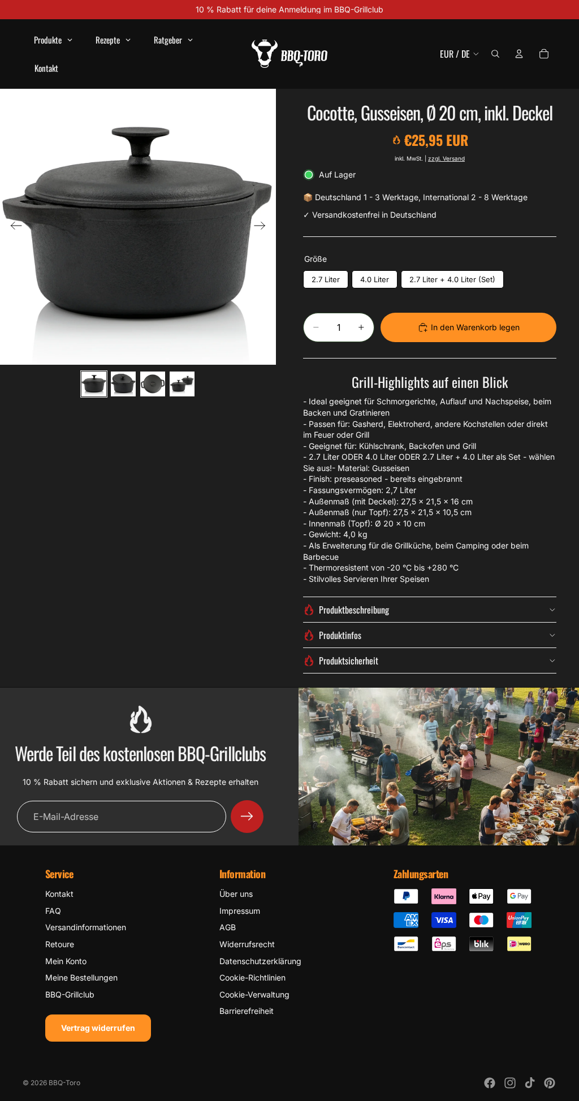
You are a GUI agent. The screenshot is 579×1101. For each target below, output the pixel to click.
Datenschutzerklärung (260, 961)
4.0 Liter (374, 279)
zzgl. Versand (446, 158)
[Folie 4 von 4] (182, 384)
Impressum (239, 911)
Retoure (59, 944)
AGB (227, 927)
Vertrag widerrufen (98, 1028)
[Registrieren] (247, 816)
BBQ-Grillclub (69, 994)
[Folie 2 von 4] (123, 384)
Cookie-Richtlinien (252, 977)
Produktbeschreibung (354, 609)
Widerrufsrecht (247, 944)
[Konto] (519, 53)
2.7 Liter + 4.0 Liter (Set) (452, 279)
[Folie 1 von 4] (93, 384)
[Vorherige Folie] (12, 226)
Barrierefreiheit (246, 1011)
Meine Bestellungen (81, 977)
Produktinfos (340, 635)
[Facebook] (489, 1083)
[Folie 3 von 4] (152, 384)
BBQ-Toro (64, 1082)
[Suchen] (495, 53)
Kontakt (59, 894)
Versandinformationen (85, 927)
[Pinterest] (549, 1083)
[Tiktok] (530, 1083)
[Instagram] (510, 1083)
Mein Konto (66, 961)
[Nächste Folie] (263, 226)
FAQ (53, 911)
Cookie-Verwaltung (254, 994)
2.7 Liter (326, 279)
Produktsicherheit (348, 660)
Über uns (236, 894)
